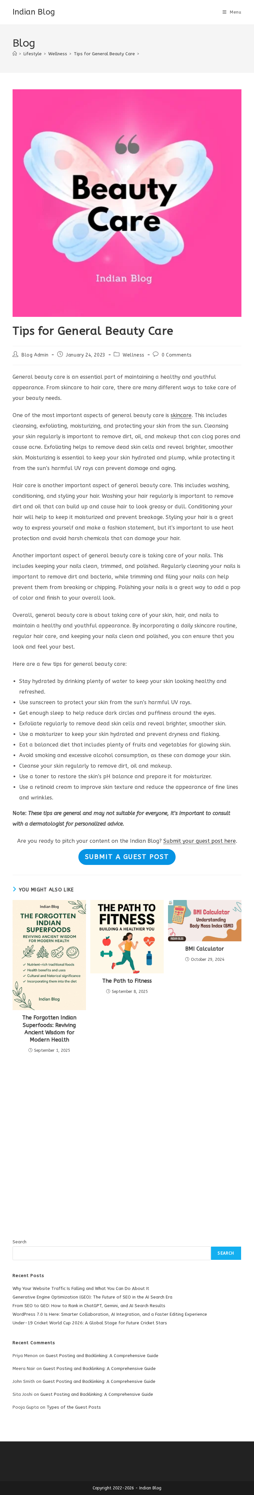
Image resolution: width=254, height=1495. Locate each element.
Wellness (134, 355)
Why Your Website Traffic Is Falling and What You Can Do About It (81, 1288)
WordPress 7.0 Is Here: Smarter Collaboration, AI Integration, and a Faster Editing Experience (110, 1314)
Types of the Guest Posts (74, 1407)
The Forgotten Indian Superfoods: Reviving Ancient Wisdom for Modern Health (49, 1028)
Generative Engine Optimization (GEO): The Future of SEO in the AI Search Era (92, 1297)
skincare (181, 415)
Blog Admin (35, 355)
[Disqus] (127, 1138)
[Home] (15, 53)
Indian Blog (34, 12)
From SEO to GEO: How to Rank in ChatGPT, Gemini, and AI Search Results (89, 1305)
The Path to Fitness (127, 981)
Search (19, 1241)
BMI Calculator (204, 949)
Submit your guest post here (199, 841)
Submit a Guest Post (127, 857)
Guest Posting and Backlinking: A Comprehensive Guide (102, 1355)
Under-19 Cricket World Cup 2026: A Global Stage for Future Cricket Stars (90, 1322)
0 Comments (177, 355)
